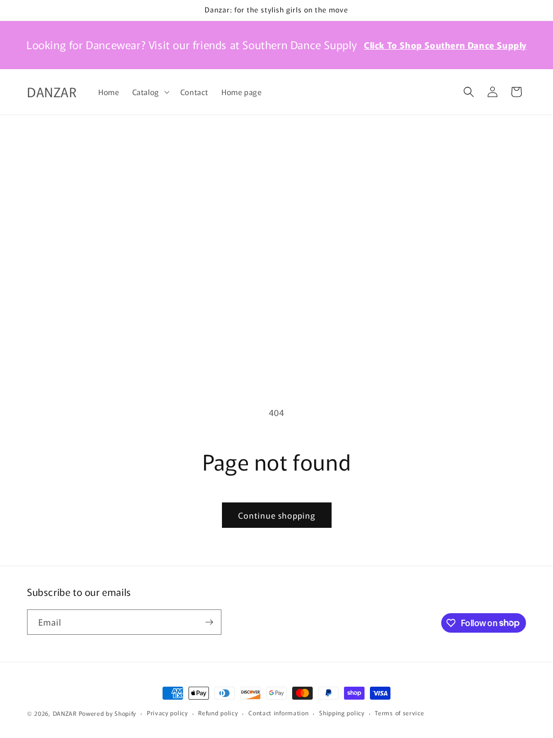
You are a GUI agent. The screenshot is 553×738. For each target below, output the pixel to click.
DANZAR (65, 713)
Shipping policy (342, 712)
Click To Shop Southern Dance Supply (445, 44)
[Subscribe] (209, 622)
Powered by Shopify (108, 713)
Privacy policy (167, 712)
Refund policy (218, 712)
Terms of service (399, 712)
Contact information (278, 712)
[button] (150, 91)
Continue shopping (276, 515)
